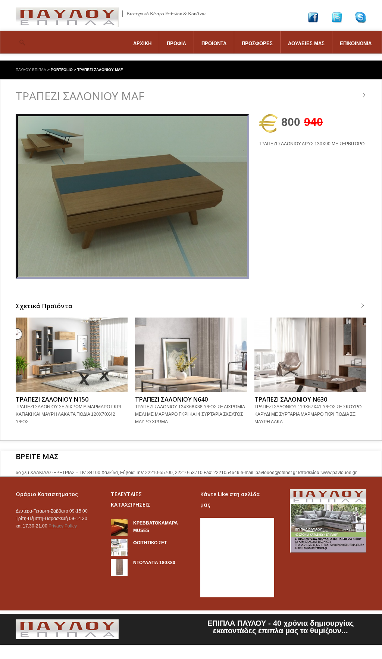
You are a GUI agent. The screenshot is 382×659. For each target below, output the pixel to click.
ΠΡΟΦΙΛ (176, 43)
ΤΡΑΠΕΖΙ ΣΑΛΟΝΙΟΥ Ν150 (52, 399)
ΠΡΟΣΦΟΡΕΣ (257, 43)
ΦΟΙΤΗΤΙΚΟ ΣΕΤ (150, 542)
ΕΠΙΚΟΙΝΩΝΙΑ (356, 43)
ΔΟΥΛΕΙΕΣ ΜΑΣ (306, 43)
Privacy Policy (62, 526)
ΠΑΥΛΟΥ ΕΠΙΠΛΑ (31, 70)
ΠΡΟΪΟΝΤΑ (213, 43)
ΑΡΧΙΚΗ (142, 43)
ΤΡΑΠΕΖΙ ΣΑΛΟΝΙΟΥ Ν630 (290, 399)
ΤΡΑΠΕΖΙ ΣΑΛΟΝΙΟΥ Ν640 (171, 399)
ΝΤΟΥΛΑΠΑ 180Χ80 (154, 562)
